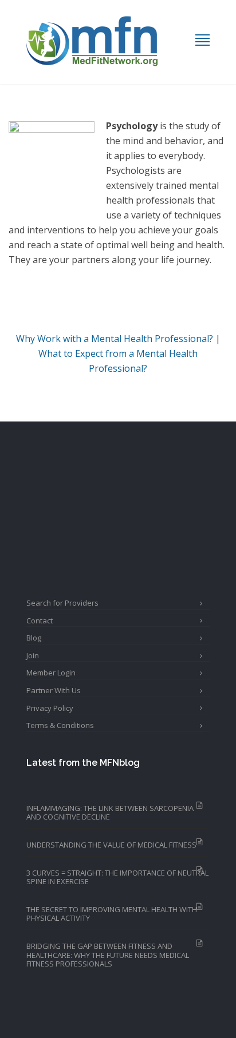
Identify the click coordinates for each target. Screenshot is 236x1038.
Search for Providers (62, 603)
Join (32, 655)
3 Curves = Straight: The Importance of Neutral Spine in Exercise (117, 877)
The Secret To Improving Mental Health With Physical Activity (111, 914)
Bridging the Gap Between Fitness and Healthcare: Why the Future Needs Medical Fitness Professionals (107, 955)
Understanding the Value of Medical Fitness (111, 845)
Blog (33, 638)
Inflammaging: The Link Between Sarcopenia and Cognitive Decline (110, 812)
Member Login (51, 672)
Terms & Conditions (60, 725)
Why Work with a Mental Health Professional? (114, 338)
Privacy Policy (49, 708)
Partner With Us (53, 690)
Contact (39, 620)
